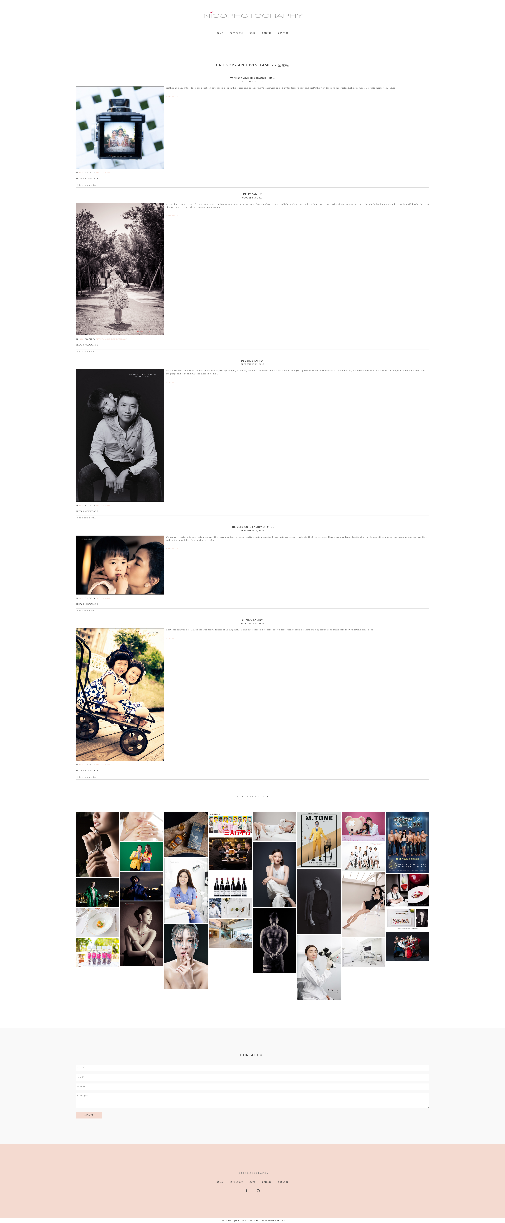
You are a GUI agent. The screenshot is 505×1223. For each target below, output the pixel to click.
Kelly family (252, 194)
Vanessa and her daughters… (252, 78)
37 (264, 797)
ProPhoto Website (273, 1221)
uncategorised (119, 339)
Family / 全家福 (103, 172)
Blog (252, 33)
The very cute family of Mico (252, 527)
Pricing (267, 33)
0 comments (87, 178)
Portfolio (236, 33)
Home (219, 33)
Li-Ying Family (252, 619)
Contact (283, 33)
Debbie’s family (252, 360)
